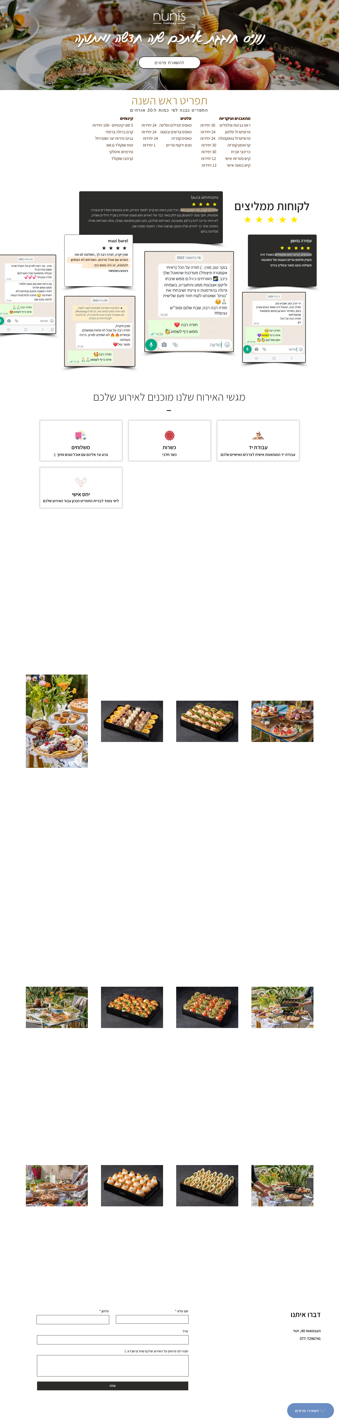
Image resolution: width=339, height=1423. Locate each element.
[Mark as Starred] (247, 219)
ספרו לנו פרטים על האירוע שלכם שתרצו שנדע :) (156, 1351)
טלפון (105, 1311)
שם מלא (182, 1311)
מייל (185, 1331)
